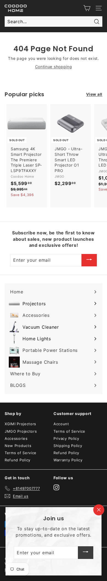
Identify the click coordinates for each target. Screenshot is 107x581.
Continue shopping (53, 66)
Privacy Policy (66, 438)
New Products (18, 445)
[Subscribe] (89, 260)
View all (94, 94)
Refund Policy (17, 460)
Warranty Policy (68, 460)
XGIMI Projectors (20, 424)
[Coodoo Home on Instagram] (56, 487)
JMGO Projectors (21, 431)
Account (61, 424)
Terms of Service (20, 453)
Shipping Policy (68, 445)
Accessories (16, 438)
